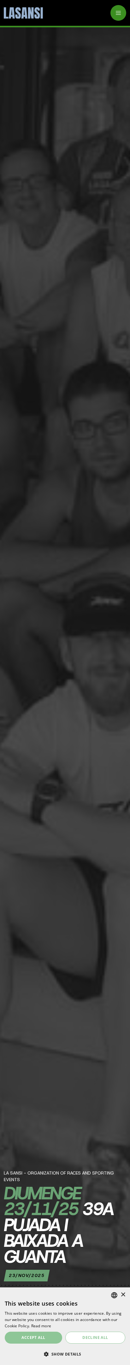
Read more (41, 1326)
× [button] (123, 1294)
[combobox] (114, 1295)
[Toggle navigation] (118, 13)
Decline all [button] (95, 1337)
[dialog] (65, 1326)
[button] (65, 1354)
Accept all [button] (33, 1337)
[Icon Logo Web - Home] (21, 13)
